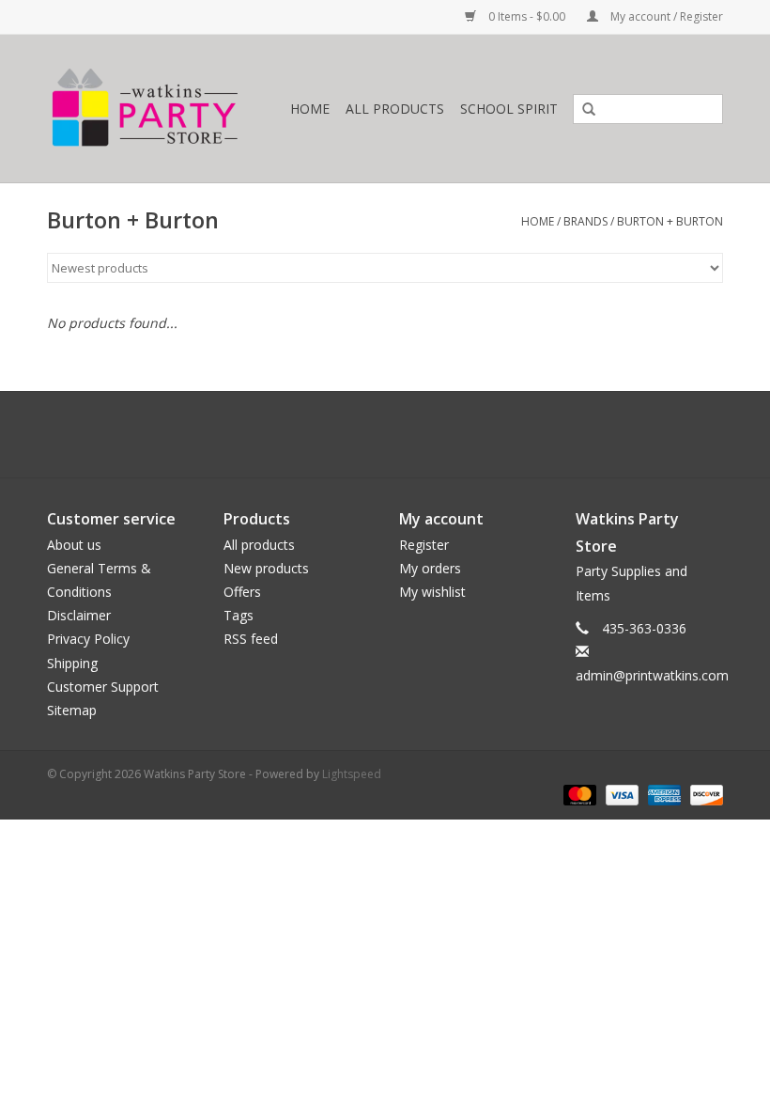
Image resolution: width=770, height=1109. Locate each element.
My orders (430, 568)
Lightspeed (351, 774)
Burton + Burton (670, 221)
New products (266, 568)
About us (74, 545)
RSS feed (250, 639)
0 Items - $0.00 (526, 16)
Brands (585, 221)
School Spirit (509, 108)
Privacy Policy (88, 639)
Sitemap (72, 710)
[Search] (582, 110)
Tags (238, 615)
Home (310, 108)
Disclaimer (79, 615)
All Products (395, 108)
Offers (242, 592)
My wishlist (432, 592)
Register (424, 545)
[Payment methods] (578, 794)
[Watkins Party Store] (163, 108)
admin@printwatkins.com (652, 675)
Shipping (72, 663)
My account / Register (665, 16)
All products (259, 545)
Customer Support (103, 686)
